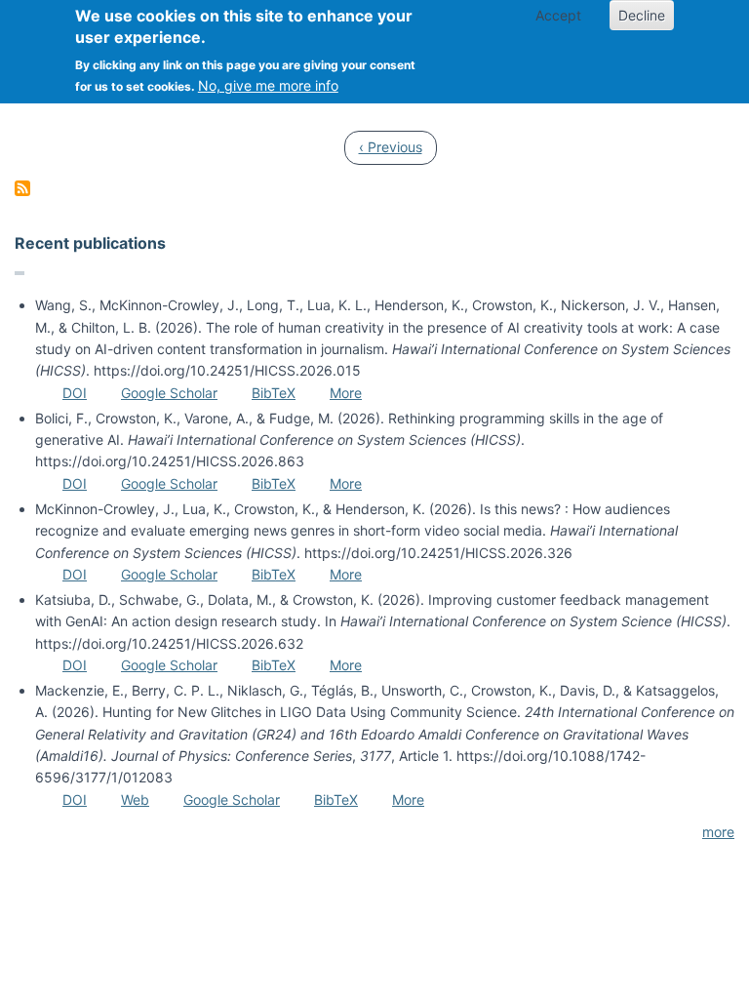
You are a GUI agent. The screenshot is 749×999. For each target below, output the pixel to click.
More (346, 392)
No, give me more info (268, 85)
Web (135, 799)
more (718, 831)
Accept (558, 15)
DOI (74, 392)
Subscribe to (22, 188)
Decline (641, 15)
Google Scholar (169, 392)
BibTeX (274, 392)
